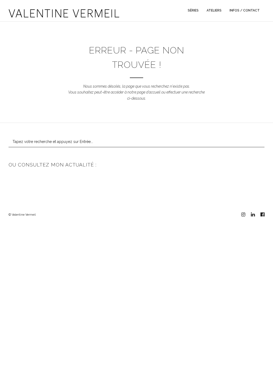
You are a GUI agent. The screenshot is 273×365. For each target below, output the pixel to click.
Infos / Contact (245, 10)
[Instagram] (243, 214)
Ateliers (214, 10)
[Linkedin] (253, 214)
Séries (193, 10)
